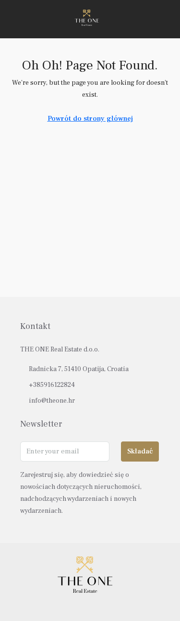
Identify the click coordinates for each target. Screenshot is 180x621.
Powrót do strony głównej (90, 118)
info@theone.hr (52, 400)
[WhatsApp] (106, 603)
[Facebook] (73, 603)
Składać (140, 451)
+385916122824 (52, 385)
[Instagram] (90, 603)
